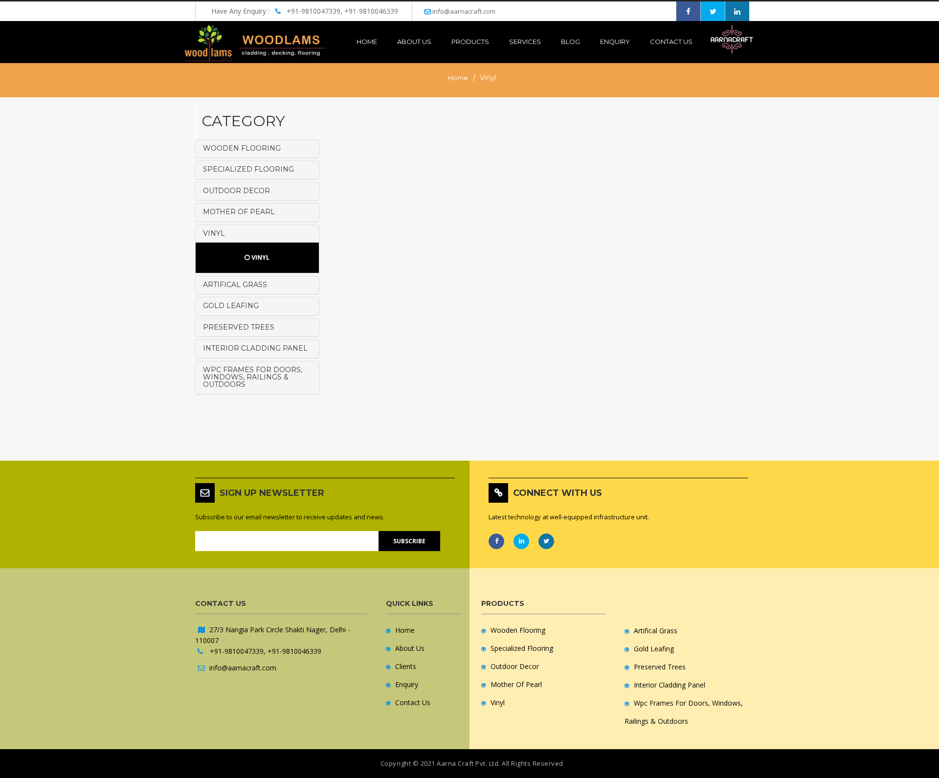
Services (525, 41)
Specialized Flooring (522, 648)
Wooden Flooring (518, 630)
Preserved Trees (660, 666)
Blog (570, 41)
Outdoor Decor (515, 666)
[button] (257, 148)
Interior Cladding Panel (669, 684)
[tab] (257, 148)
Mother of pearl (516, 684)
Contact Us (671, 41)
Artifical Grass (655, 630)
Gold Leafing (654, 648)
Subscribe (409, 541)
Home (367, 41)
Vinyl (259, 257)
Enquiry (615, 41)
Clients (405, 666)
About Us (410, 648)
